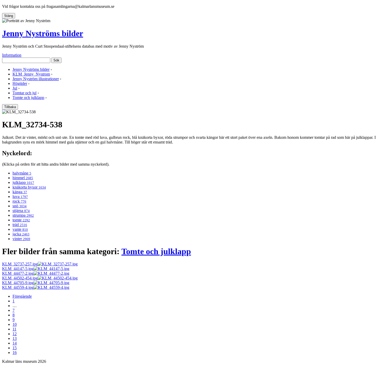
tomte (21, 220)
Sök (56, 60)
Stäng (8, 16)
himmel (23, 178)
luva (20, 196)
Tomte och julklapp (28, 97)
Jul (15, 88)
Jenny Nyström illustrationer (36, 79)
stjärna (21, 210)
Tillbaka (10, 107)
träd (20, 224)
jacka (21, 234)
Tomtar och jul (24, 93)
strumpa (23, 215)
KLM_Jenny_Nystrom (31, 74)
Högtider (20, 83)
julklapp (23, 182)
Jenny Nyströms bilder (42, 33)
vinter (21, 238)
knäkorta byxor (29, 187)
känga (20, 192)
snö (20, 206)
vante (20, 229)
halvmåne (22, 173)
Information (11, 55)
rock (19, 201)
